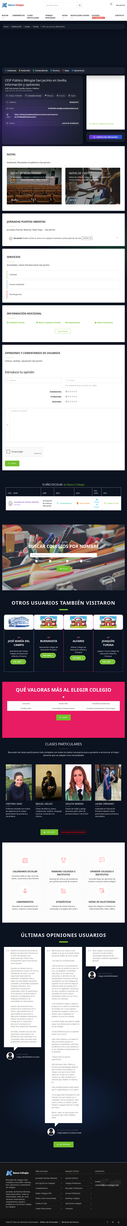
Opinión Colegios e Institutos (102, 873)
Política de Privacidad (49, 1222)
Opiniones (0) (79, 71)
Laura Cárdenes (104, 803)
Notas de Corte (96, 504)
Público (41, 561)
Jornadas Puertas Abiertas (46, 1178)
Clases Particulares (33, 16)
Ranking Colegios (72, 1198)
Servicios (56, 71)
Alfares (78, 641)
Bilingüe (86, 561)
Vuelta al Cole (112, 503)
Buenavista (48, 641)
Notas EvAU (25, 71)
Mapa (66, 71)
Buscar (5, 15)
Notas (65, 15)
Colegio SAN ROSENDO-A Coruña (27, 1057)
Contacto (119, 15)
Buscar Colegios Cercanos (103, 123)
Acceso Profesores (72, 1193)
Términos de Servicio (70, 1222)
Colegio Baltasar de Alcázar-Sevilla (69, 1133)
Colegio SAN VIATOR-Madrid (108, 976)
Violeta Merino (74, 803)
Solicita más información (107, 137)
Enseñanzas (11, 71)
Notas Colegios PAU (44, 1193)
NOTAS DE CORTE (79, 173)
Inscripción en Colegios (45, 1183)
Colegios (98, 16)
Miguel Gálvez (44, 803)
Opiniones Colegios (73, 1203)
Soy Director (63, 331)
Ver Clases (50, 832)
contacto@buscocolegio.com (107, 1185)
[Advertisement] (63, 48)
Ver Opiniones (64, 1144)
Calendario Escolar (34, 96)
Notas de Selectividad (102, 901)
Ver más (17, 661)
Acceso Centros (71, 1178)
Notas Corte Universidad (46, 1198)
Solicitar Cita (87, 238)
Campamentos (18, 15)
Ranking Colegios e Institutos (64, 873)
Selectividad (84, 503)
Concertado (57, 561)
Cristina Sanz (14, 803)
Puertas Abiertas (41, 71)
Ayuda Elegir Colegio (79, 15)
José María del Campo (19, 643)
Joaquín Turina (108, 643)
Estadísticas (63, 901)
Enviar (13, 463)
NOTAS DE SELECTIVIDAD (26, 173)
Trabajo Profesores (50, 16)
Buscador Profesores (73, 1188)
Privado (72, 561)
